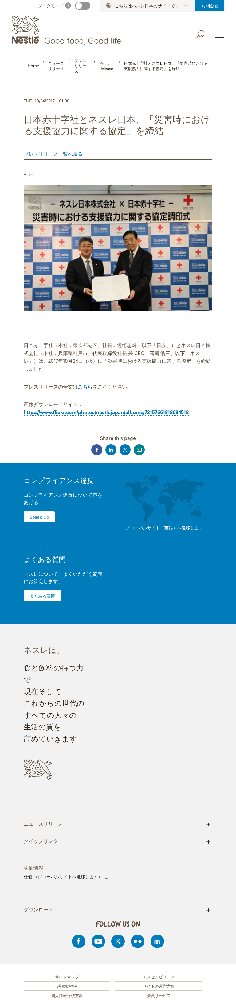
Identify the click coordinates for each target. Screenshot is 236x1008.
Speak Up (39, 517)
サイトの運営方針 (159, 986)
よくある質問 (44, 559)
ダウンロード (117, 909)
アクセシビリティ (159, 976)
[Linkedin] (157, 941)
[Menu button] (219, 34)
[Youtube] (98, 941)
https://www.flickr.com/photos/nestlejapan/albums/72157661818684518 (106, 412)
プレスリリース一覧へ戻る (53, 153)
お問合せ (209, 5)
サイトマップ (67, 976)
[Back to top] (223, 997)
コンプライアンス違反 (59, 480)
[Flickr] (137, 941)
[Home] (67, 30)
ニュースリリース (117, 823)
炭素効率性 (67, 986)
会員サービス (159, 995)
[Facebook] (78, 941)
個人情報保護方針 (67, 995)
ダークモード (51, 5)
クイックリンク (117, 840)
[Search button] (200, 34)
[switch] (82, 6)
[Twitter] (118, 941)
